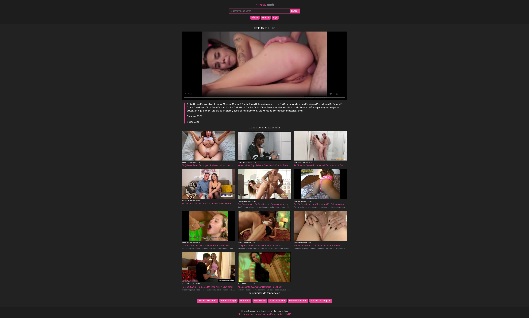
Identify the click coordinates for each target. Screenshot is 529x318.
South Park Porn (277, 300)
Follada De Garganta (321, 300)
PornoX (264, 5)
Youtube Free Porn (298, 300)
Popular (265, 17)
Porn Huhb (245, 300)
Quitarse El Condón (207, 300)
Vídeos (255, 17)
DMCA (288, 314)
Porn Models (260, 300)
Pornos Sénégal (228, 300)
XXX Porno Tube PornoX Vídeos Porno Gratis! (260, 314)
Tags (275, 17)
